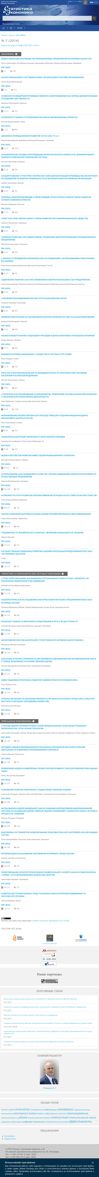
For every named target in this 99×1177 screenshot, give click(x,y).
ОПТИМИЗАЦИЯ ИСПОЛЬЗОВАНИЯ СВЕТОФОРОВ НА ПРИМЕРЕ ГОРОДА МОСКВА (37, 853)
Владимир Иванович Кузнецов (13, 644)
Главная (4, 35)
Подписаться (10, 1138)
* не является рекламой (49, 943)
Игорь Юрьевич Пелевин (11, 340)
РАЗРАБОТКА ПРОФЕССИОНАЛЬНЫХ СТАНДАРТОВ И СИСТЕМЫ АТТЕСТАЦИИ (36, 354)
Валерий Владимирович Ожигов (14, 321)
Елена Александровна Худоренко (14, 500)
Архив (19, 28)
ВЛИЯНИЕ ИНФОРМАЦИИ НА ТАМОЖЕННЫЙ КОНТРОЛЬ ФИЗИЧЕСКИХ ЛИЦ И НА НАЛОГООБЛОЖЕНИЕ (47, 317)
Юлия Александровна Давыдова (14, 140)
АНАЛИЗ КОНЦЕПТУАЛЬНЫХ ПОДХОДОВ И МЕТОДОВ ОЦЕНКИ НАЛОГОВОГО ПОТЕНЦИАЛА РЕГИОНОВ (48, 335)
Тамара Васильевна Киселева (38, 733)
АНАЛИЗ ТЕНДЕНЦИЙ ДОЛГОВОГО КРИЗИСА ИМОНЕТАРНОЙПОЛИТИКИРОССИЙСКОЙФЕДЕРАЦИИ (46, 514)
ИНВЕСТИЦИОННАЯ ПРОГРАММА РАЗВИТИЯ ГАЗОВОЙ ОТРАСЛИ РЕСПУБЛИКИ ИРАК (39, 680)
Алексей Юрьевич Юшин (11, 900)
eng (91, 2)
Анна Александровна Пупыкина (13, 839)
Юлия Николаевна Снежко (11, 422)
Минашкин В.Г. (49, 1088)
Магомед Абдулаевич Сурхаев (38, 794)
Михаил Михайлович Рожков (13, 380)
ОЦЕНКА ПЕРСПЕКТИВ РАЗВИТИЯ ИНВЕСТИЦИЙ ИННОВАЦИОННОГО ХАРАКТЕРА (38, 455)
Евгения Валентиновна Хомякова (14, 481)
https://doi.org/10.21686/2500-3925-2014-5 (20, 45)
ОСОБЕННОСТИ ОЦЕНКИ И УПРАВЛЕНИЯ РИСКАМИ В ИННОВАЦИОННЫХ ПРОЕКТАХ (39, 117)
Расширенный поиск (11, 24)
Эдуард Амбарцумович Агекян (37, 607)
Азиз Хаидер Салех (8, 684)
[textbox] (49, 18)
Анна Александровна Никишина (63, 794)
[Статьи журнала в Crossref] (49, 938)
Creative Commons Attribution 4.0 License (50, 920)
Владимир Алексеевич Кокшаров (14, 244)
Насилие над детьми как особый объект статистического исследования (31, 1015)
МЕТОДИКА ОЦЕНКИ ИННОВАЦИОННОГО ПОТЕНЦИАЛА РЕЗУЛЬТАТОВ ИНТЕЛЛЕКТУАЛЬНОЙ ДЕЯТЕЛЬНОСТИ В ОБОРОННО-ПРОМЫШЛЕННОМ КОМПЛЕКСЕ (43, 748)
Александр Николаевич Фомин (35, 401)
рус (96, 2)
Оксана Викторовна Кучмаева (13, 666)
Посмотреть (9, 1136)
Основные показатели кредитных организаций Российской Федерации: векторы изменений (38, 1041)
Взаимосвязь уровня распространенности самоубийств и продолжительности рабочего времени (40, 999)
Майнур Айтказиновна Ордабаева (67, 63)
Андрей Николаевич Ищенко (12, 183)
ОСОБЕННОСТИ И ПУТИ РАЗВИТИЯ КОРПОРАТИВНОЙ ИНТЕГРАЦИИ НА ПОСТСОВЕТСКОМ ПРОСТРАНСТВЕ (49, 495)
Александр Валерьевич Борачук (72, 284)
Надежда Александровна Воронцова (15, 585)
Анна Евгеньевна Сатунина (38, 839)
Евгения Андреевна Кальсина (12, 204)
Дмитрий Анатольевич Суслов (40, 265)
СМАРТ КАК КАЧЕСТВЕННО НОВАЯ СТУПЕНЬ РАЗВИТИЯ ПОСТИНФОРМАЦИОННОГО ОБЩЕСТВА (44, 218)
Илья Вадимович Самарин (11, 401)
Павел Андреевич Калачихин (12, 754)
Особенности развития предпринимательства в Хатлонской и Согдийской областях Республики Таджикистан (45, 1007)
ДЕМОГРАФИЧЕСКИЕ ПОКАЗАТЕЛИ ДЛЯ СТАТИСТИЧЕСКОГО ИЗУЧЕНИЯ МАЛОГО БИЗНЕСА (42, 640)
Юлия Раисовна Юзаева (10, 706)
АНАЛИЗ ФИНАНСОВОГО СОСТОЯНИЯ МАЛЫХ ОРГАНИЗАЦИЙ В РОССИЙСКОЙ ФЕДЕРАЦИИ (42, 77)
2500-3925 (75, 1)
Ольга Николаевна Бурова (11, 81)
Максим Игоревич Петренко (12, 818)
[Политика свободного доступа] (18, 938)
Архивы (11, 35)
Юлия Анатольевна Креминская (14, 265)
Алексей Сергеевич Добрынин (62, 733)
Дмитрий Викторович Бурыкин (14, 103)
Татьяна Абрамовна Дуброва (13, 607)
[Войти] (85, 2)
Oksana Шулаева (7, 537)
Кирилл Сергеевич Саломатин (13, 858)
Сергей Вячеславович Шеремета (14, 518)
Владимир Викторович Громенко (40, 140)
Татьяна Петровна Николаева (13, 302)
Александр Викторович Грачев (13, 733)
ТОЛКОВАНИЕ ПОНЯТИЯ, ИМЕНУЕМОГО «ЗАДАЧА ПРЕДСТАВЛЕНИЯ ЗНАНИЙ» (36, 789)
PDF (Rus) (5, 67)
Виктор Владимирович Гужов (13, 121)
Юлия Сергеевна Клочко (59, 607)
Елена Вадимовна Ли (35, 441)
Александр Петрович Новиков (13, 794)
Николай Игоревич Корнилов (12, 626)
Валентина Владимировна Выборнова (43, 284)
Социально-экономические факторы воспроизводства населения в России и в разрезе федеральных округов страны (48, 1023)
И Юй (3, 558)
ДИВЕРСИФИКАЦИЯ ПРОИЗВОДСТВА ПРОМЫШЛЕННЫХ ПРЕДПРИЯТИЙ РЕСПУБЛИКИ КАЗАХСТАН (46, 58)
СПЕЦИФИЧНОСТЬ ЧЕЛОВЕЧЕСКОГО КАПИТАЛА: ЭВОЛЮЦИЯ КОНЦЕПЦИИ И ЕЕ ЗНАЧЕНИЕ (42, 532)
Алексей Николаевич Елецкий (13, 161)
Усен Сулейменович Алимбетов (13, 63)
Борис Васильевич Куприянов (13, 775)
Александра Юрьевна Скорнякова (14, 879)
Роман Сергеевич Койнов (85, 733)
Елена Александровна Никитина (14, 284)
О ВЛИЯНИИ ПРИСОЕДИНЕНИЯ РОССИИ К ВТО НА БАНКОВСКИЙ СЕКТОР (34, 298)
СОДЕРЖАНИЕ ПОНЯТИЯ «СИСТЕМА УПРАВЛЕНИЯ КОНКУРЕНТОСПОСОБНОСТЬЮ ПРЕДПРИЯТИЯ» (45, 279)
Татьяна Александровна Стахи (13, 441)
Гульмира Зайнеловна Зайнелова (40, 63)
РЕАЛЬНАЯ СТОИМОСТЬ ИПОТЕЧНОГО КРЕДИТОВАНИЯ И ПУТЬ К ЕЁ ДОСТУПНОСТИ (39, 621)
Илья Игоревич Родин (10, 358)
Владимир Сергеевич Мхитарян (38, 626)
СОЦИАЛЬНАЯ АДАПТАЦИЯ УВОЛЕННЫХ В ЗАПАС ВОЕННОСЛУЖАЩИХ (33, 436)
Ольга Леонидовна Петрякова (38, 666)
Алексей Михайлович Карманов (14, 223)
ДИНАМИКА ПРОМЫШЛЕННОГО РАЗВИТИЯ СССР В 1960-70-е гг (30, 136)
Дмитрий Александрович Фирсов (14, 460)
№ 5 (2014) (20, 35)
